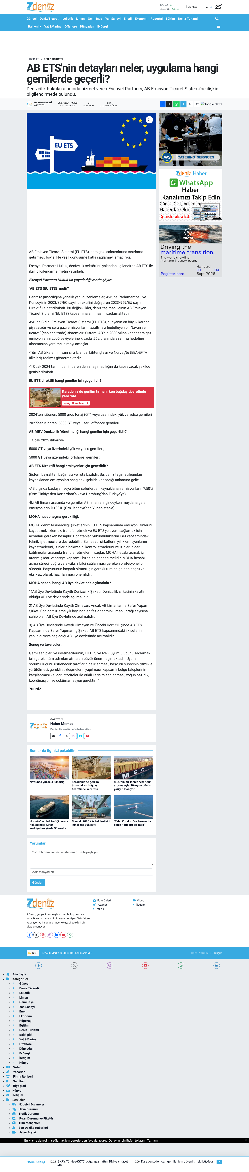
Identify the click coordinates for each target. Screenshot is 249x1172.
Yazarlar (102, 904)
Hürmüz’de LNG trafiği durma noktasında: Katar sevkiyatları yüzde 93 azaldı (49, 825)
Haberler (33, 59)
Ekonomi (141, 18)
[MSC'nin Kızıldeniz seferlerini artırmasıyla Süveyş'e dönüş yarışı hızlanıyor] (133, 767)
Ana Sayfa (19, 974)
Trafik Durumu (29, 1113)
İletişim (140, 904)
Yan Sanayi (113, 18)
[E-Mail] (53, 736)
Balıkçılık (34, 26)
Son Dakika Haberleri (33, 1128)
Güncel (32, 18)
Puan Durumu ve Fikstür (36, 1118)
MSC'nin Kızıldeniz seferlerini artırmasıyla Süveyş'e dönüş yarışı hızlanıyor (133, 785)
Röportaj (157, 18)
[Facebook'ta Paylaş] (163, 104)
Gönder (37, 882)
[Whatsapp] (70, 935)
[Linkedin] (80, 736)
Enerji (128, 18)
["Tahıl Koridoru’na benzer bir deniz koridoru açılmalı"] (133, 807)
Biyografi (19, 1086)
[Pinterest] (43, 935)
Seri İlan (18, 1081)
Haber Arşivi (27, 1132)
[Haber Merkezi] (38, 726)
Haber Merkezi (62, 723)
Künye (100, 908)
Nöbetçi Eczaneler (31, 1104)
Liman (80, 18)
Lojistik (68, 18)
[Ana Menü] (217, 26)
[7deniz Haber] (40, 7)
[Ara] (217, 19)
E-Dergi (102, 26)
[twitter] (74, 965)
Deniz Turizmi (188, 18)
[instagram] (110, 965)
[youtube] (145, 965)
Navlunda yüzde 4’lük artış (47, 782)
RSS (34, 953)
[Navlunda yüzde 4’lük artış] (49, 767)
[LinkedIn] (57, 935)
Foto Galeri (104, 900)
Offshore (71, 26)
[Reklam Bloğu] (190, 139)
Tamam (152, 1140)
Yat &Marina (52, 26)
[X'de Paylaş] (169, 104)
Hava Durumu (28, 1109)
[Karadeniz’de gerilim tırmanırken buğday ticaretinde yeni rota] (91, 767)
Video (140, 900)
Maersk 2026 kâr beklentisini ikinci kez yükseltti (91, 823)
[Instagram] (74, 736)
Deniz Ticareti (49, 18)
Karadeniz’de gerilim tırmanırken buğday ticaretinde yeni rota (85, 785)
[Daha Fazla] (183, 104)
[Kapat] (246, 1140)
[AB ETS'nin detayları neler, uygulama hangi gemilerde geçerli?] (91, 151)
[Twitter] (67, 736)
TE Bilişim (216, 953)
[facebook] (38, 965)
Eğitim (170, 18)
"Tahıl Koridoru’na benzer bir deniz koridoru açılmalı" (132, 823)
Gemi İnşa (95, 18)
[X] (36, 935)
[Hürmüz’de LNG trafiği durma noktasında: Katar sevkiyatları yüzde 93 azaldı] (49, 807)
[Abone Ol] (211, 104)
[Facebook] (60, 736)
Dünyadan (87, 26)
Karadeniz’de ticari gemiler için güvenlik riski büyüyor (177, 1161)
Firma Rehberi (22, 1076)
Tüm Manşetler (29, 1123)
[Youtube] (87, 736)
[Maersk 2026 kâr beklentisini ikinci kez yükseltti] (91, 807)
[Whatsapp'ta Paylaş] (176, 104)
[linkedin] (216, 965)
